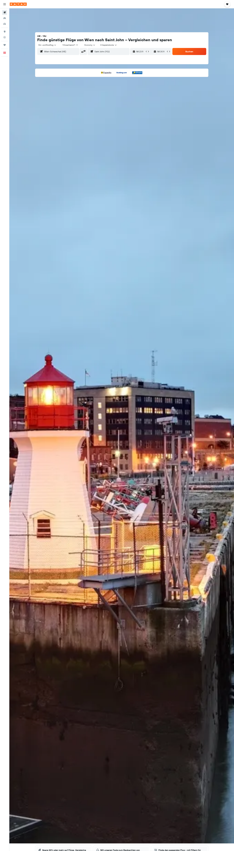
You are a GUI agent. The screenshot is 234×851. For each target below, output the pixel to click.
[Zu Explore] (4, 31)
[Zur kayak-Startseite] (18, 4)
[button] (5, 4)
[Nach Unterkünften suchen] (4, 18)
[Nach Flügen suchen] (4, 12)
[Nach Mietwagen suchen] (4, 24)
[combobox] (47, 45)
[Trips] (4, 45)
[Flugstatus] (4, 37)
